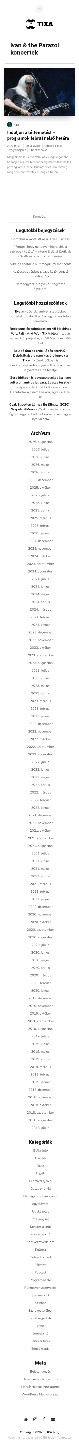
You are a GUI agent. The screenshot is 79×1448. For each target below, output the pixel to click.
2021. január (40, 899)
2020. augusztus (40, 937)
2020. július (40, 945)
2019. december (40, 998)
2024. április (40, 602)
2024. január (40, 625)
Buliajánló (40, 1150)
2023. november (40, 640)
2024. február (40, 617)
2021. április (40, 876)
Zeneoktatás (40, 1349)
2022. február (40, 800)
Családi (40, 1158)
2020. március (40, 975)
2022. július (40, 762)
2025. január (40, 533)
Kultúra (40, 1249)
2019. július (40, 1036)
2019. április (40, 1059)
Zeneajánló (40, 1333)
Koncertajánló (40, 1234)
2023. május (40, 686)
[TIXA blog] (39, 36)
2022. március (40, 792)
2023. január (40, 716)
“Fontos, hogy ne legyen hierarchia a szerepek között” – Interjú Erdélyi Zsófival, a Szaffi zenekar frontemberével (40, 252)
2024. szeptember (40, 564)
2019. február (40, 1074)
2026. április (40, 472)
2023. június (40, 678)
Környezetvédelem (40, 1242)
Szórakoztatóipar (40, 1310)
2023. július (40, 670)
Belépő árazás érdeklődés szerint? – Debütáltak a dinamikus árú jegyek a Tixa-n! (40, 392)
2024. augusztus (40, 571)
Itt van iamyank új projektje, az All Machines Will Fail (40, 338)
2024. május (40, 594)
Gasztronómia (40, 1188)
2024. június (40, 586)
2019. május (40, 1051)
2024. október (40, 556)
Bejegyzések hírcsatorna (40, 1379)
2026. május (40, 465)
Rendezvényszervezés (40, 1288)
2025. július (40, 495)
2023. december (40, 632)
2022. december (40, 724)
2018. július (40, 1128)
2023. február (40, 708)
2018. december (40, 1090)
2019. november (40, 1006)
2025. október (40, 487)
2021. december (40, 815)
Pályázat (40, 1265)
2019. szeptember (40, 1021)
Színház (40, 1303)
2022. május (40, 777)
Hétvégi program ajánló (40, 1196)
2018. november (40, 1097)
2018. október (40, 1105)
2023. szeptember (40, 655)
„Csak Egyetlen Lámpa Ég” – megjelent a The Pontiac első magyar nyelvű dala (40, 414)
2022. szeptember (40, 747)
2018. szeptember (40, 1112)
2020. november (40, 914)
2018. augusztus (40, 1120)
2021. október (40, 830)
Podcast (40, 1272)
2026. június (40, 457)
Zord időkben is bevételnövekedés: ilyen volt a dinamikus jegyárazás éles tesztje (40, 365)
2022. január (40, 808)
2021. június (40, 861)
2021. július (40, 853)
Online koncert (40, 1257)
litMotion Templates (57, 1438)
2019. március (40, 1067)
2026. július (40, 449)
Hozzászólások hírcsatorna (40, 1387)
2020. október (40, 922)
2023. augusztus (40, 663)
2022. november (40, 731)
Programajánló (17, 150)
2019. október (40, 1013)
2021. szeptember (40, 838)
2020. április (40, 968)
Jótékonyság (40, 1219)
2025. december (40, 480)
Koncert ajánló (53, 146)
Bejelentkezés (40, 1371)
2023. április (40, 693)
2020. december (40, 907)
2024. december (40, 541)
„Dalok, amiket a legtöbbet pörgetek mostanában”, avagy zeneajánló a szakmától (40, 316)
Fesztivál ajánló (40, 1181)
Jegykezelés (40, 1211)
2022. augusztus (40, 754)
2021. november (40, 823)
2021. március (40, 884)
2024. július (40, 579)
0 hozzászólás (38, 150)
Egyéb (40, 1173)
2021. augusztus (40, 846)
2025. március (40, 518)
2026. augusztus (40, 442)
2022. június (40, 769)
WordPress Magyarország (40, 1394)
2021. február (40, 891)
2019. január (40, 1082)
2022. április (40, 785)
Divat (40, 1166)
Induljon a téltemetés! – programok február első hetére (38, 135)
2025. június (40, 503)
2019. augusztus (40, 1029)
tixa (16, 125)
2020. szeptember (40, 929)
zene (40, 1326)
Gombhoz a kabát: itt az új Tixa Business (40, 239)
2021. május (40, 869)
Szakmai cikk (40, 1295)
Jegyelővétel (33, 146)
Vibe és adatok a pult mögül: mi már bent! (40, 264)
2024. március (40, 609)
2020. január (40, 990)
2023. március (40, 701)
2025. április (40, 510)
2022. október (40, 739)
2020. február (40, 983)
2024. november (40, 548)
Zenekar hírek (40, 1341)
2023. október (40, 647)
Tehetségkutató (40, 1318)
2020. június (40, 952)
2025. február (40, 526)
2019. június (40, 1044)
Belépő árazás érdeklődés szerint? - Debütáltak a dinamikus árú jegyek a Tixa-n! (40, 356)
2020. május (40, 960)
